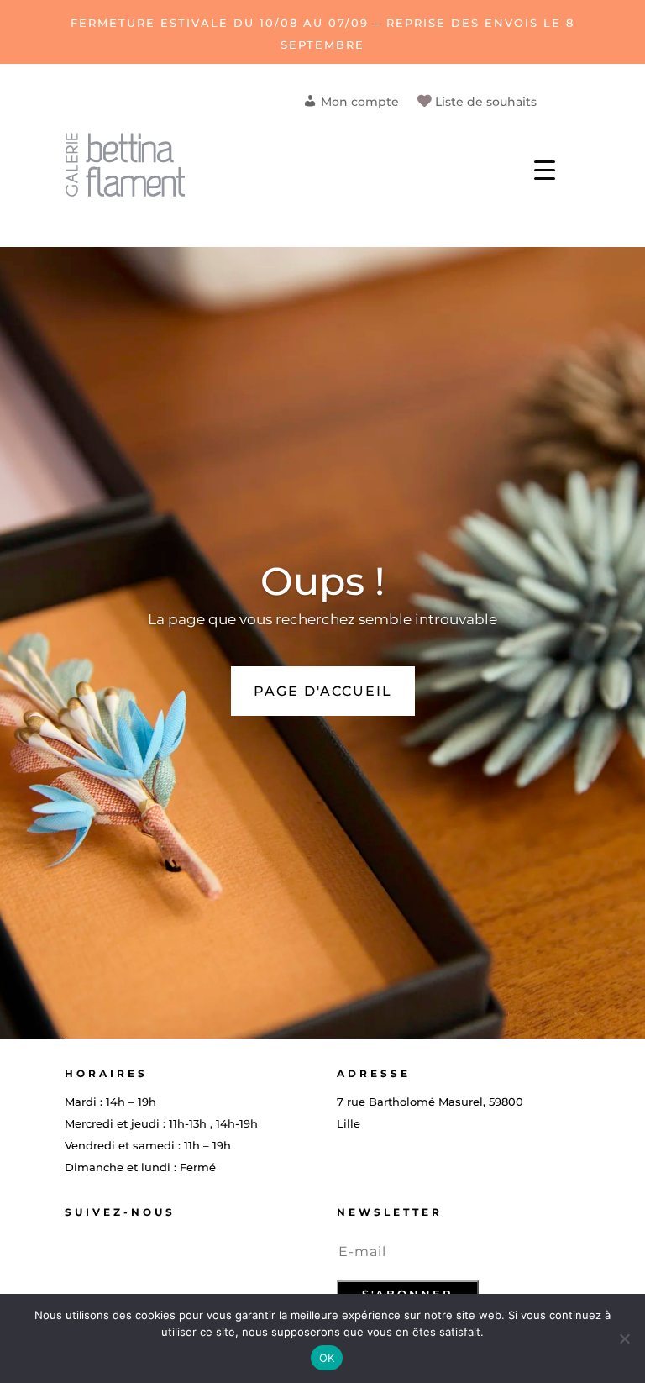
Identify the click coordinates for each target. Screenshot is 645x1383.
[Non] (624, 1338)
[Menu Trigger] (545, 168)
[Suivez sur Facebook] (69, 1251)
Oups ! (322, 581)
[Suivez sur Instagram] (103, 1251)
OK (327, 1358)
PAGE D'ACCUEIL (323, 691)
